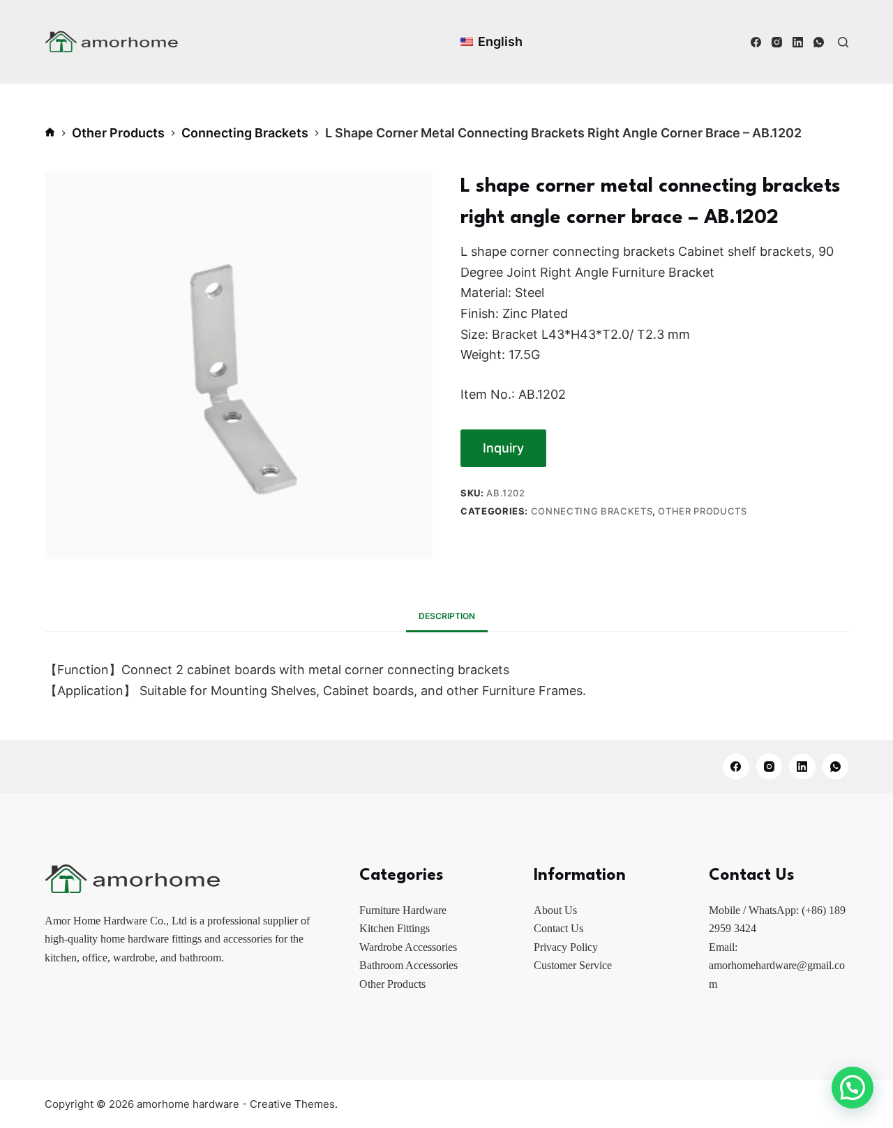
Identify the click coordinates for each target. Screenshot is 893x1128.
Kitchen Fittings (394, 928)
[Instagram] (777, 42)
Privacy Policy (566, 947)
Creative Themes (292, 1104)
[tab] (447, 616)
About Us (555, 910)
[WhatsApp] (818, 42)
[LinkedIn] (798, 42)
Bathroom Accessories (408, 965)
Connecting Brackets (591, 511)
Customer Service (573, 965)
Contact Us (558, 928)
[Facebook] (756, 42)
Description (447, 616)
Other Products (702, 511)
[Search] (843, 42)
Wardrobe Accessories (408, 947)
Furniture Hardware (402, 910)
